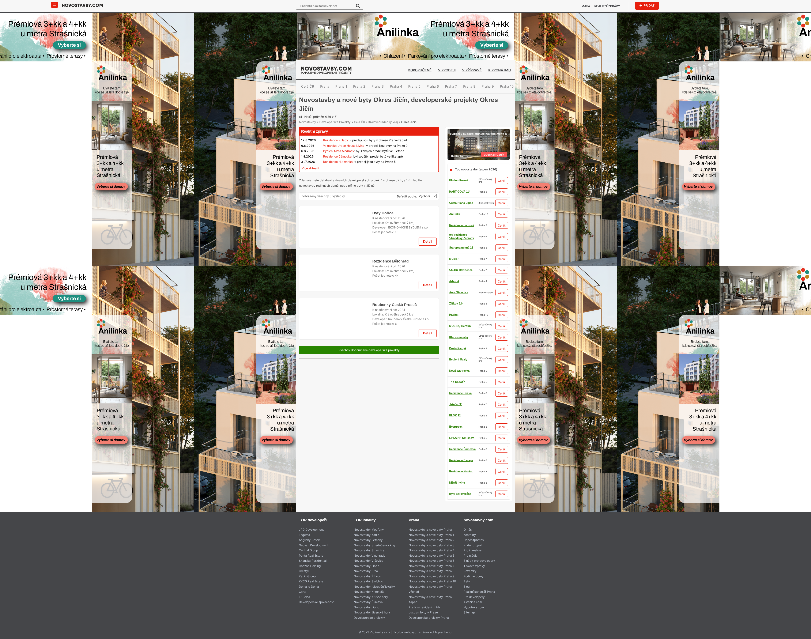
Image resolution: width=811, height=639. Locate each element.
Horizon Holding (310, 573)
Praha (324, 86)
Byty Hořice (382, 274)
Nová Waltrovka (459, 377)
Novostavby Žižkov (367, 583)
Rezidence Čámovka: (337, 163)
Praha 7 (451, 86)
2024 (401, 387)
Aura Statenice (458, 277)
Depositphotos (474, 547)
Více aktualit (310, 175)
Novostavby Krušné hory (371, 604)
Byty (467, 588)
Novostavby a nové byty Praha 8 (431, 578)
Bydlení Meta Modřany (338, 158)
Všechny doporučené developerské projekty (369, 433)
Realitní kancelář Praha (479, 599)
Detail (427, 309)
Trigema (304, 542)
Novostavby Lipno (366, 614)
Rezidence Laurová (461, 333)
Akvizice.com (473, 609)
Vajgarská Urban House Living (344, 152)
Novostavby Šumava (368, 609)
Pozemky (470, 578)
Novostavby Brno (366, 578)
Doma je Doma (309, 593)
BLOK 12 (455, 489)
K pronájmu (499, 70)
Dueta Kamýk (457, 411)
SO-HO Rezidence (460, 288)
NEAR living (457, 243)
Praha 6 (433, 86)
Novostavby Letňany (368, 547)
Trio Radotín (457, 478)
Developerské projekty (369, 624)
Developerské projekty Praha (429, 624)
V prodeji (447, 70)
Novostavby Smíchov (368, 588)
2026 (401, 279)
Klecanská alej (458, 422)
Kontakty (470, 542)
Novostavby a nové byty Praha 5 (431, 562)
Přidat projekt (473, 552)
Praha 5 (414, 86)
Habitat (453, 322)
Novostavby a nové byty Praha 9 (431, 583)
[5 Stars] (394, 115)
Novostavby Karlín (366, 542)
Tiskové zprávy (474, 573)
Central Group (308, 557)
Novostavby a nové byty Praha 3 (431, 552)
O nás (468, 536)
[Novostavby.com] (82, 5)
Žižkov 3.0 (456, 501)
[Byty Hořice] (335, 291)
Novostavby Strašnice (369, 557)
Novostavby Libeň (366, 573)
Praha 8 (469, 86)
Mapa (585, 6)
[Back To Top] (800, 634)
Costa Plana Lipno (461, 210)
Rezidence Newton (461, 232)
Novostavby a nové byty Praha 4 (431, 557)
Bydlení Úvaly (458, 310)
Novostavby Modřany (369, 536)
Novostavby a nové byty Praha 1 (431, 542)
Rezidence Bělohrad (390, 328)
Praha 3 (377, 86)
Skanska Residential (313, 568)
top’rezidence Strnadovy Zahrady (461, 299)
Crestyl (304, 578)
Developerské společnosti (316, 609)
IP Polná (304, 604)
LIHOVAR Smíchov (461, 355)
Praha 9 (488, 86)
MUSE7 (454, 456)
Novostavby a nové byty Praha (430, 536)
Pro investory (473, 557)
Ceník (502, 188)
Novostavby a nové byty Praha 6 (431, 568)
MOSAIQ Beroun (460, 344)
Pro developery (474, 604)
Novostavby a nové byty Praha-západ (431, 606)
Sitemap (469, 619)
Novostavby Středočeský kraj (374, 552)
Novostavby (307, 129)
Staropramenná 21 (461, 266)
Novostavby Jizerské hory (372, 619)
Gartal (303, 599)
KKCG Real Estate (311, 588)
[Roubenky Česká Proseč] (335, 399)
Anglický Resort (309, 547)
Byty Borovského (460, 366)
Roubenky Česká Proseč (393, 382)
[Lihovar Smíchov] (369, 212)
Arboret (454, 445)
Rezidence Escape (461, 254)
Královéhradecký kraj (383, 129)
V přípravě (472, 70)
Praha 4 (396, 86)
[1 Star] (309, 115)
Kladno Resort (458, 187)
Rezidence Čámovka (462, 467)
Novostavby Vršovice (368, 568)
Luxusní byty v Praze (423, 619)
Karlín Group (307, 583)
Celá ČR (307, 86)
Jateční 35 (455, 433)
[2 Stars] (330, 115)
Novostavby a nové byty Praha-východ (431, 596)
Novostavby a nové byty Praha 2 (431, 547)
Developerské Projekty (335, 129)
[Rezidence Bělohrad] (335, 345)
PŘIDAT (649, 5)
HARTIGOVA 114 (459, 198)
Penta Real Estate (311, 562)
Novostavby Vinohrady (369, 562)
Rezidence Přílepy (335, 147)
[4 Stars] (373, 115)
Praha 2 (359, 86)
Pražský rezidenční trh (424, 614)
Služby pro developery (479, 568)
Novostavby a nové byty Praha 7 (431, 573)
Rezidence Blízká (460, 389)
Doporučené (419, 70)
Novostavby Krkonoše (369, 599)
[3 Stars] (351, 115)
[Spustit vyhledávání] (358, 6)
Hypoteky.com (474, 614)
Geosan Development (313, 552)
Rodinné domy (473, 583)
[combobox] (427, 204)
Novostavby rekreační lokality (374, 593)
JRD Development (311, 536)
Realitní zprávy (607, 6)
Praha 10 (507, 86)
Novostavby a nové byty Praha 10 (432, 588)
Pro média (471, 562)
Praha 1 (341, 86)
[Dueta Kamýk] (479, 138)
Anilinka (454, 221)
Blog (467, 593)
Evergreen (456, 400)
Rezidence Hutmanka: (338, 169)
